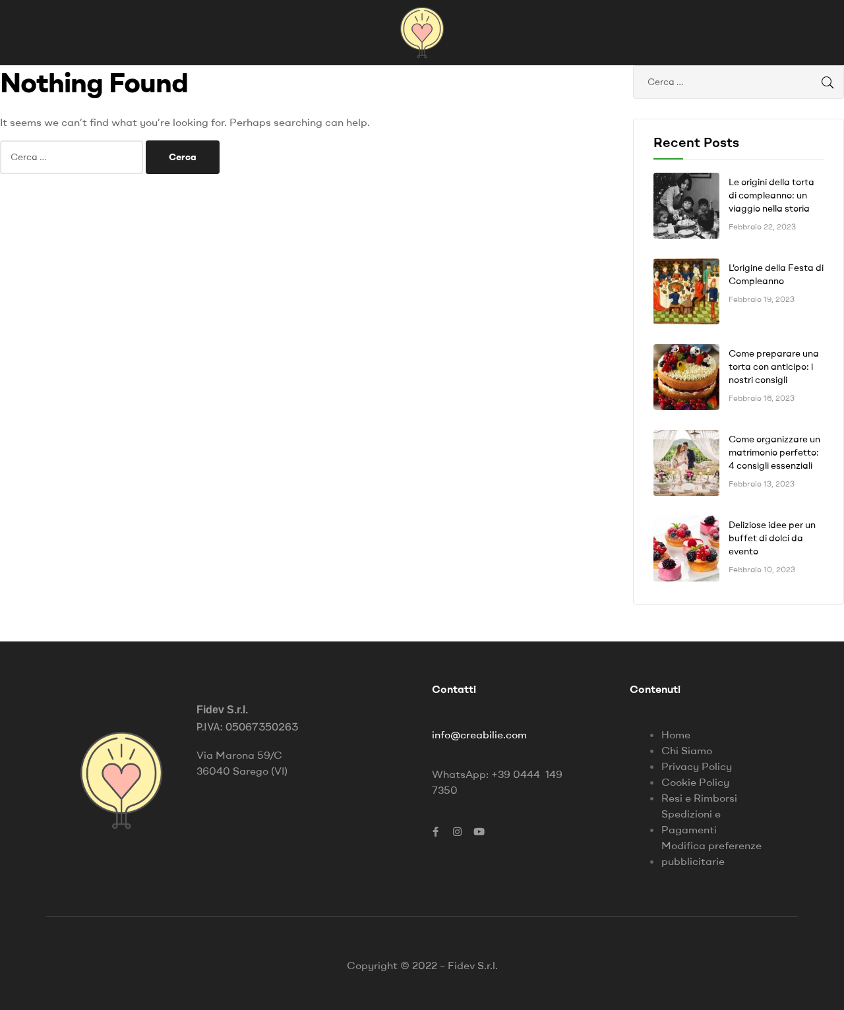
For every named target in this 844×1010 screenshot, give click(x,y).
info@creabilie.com (479, 734)
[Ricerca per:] (73, 156)
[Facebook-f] (435, 831)
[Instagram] (457, 831)
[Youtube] (479, 831)
